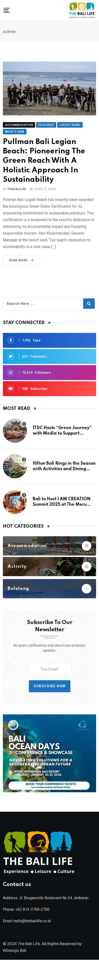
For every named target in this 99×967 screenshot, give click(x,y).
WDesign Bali (14, 950)
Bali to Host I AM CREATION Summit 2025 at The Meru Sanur (62, 504)
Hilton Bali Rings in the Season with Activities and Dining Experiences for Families (64, 468)
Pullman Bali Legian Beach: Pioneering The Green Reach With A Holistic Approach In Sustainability (44, 160)
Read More (18, 260)
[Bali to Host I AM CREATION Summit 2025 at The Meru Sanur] (15, 502)
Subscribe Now (50, 686)
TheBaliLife (16, 189)
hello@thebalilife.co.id (32, 921)
